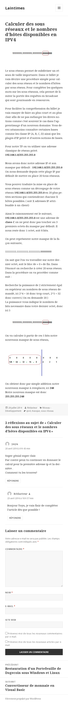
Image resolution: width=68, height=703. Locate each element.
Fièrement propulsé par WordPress (23, 698)
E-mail (10, 606)
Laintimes (15, 8)
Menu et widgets (59, 11)
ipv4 (29, 410)
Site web (10, 619)
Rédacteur (32, 407)
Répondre (13, 480)
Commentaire (14, 549)
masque (36, 410)
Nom (9, 592)
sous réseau (47, 410)
